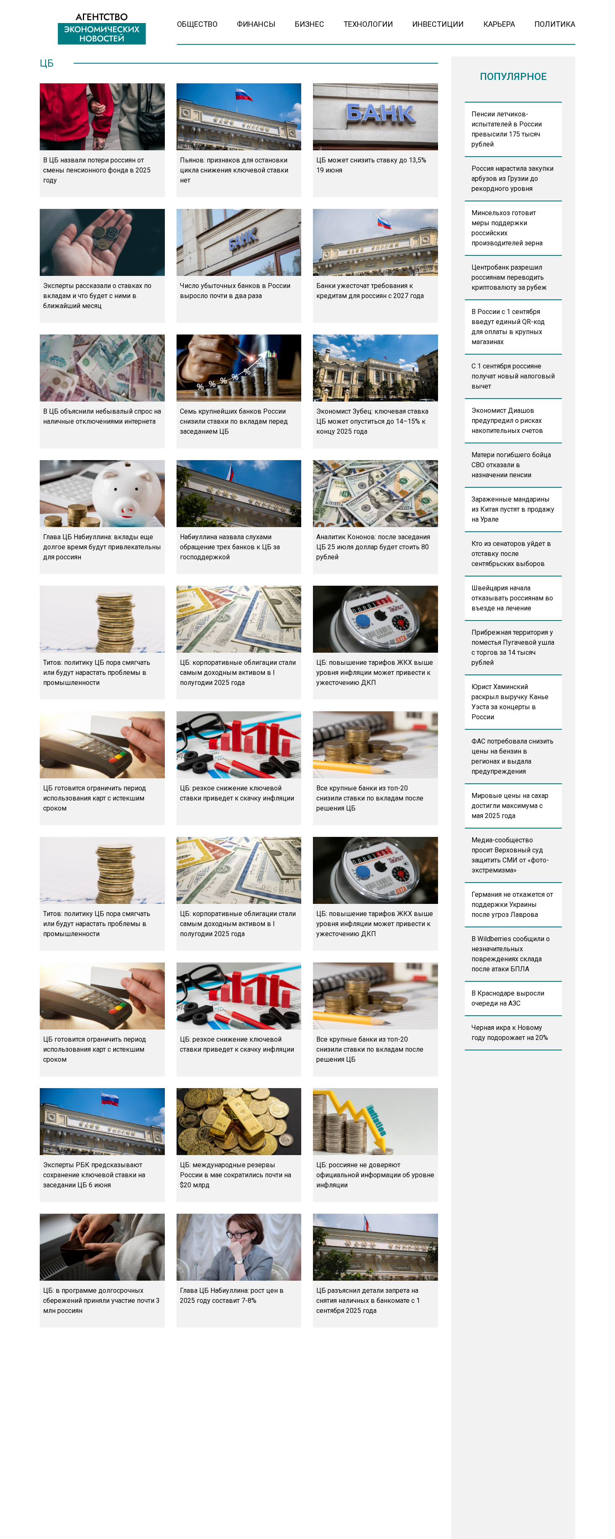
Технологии (368, 24)
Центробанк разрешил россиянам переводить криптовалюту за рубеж (509, 277)
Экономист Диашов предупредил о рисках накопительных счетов (507, 421)
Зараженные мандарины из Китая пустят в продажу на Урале (513, 509)
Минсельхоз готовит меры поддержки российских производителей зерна (507, 228)
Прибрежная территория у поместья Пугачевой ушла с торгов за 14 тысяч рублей (513, 647)
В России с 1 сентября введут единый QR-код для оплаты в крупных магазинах (508, 327)
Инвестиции (438, 24)
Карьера (499, 24)
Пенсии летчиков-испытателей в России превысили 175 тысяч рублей (507, 129)
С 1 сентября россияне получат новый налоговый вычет (513, 376)
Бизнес (309, 24)
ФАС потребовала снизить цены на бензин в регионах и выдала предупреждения (513, 756)
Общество (197, 24)
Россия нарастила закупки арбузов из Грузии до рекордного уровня (513, 179)
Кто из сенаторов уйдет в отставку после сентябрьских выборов (511, 554)
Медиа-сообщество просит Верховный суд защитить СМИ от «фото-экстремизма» (510, 855)
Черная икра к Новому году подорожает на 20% (510, 1033)
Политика (554, 24)
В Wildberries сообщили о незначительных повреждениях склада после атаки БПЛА (511, 954)
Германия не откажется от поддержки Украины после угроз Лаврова (512, 904)
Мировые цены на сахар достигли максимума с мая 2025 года (510, 806)
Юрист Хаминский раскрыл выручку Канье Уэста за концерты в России (510, 702)
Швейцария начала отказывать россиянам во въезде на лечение (512, 598)
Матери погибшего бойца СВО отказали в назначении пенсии (511, 465)
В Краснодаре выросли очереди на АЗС (508, 998)
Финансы (256, 24)
